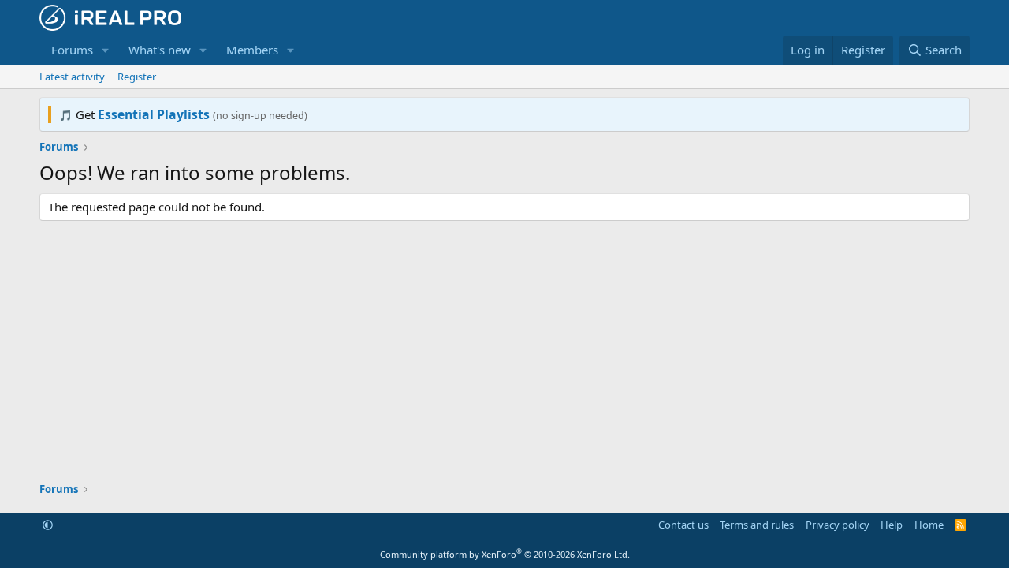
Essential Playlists (154, 114)
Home (929, 525)
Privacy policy (837, 525)
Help (892, 525)
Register (136, 76)
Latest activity (72, 76)
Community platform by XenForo (505, 554)
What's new (159, 50)
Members (252, 50)
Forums (72, 50)
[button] (106, 50)
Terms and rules (757, 525)
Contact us (683, 525)
